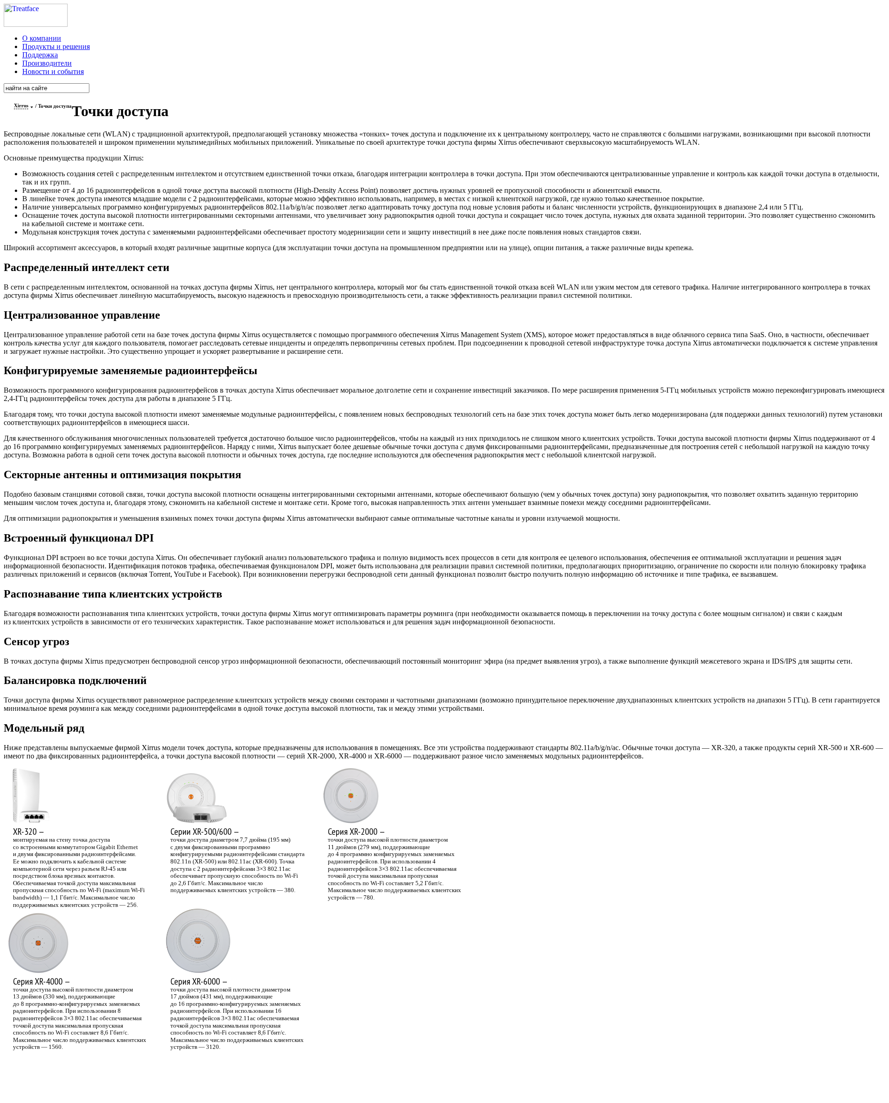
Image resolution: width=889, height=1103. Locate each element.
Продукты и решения (56, 46)
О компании (41, 38)
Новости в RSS (420, 1082)
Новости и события (53, 71)
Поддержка (40, 55)
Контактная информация (427, 1071)
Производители (47, 63)
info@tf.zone (351, 1071)
